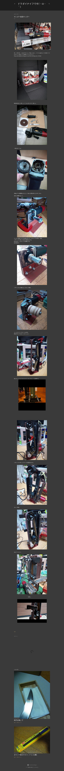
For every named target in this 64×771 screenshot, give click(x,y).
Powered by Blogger (33, 764)
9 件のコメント (19, 757)
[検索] (49, 3)
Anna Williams (35, 767)
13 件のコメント (19, 722)
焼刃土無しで (18, 720)
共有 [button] (15, 631)
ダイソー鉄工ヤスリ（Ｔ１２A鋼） (26, 755)
